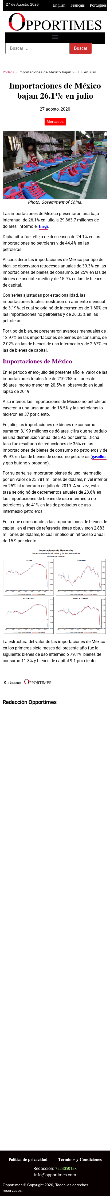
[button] (55, 36)
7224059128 (66, 1168)
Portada (8, 72)
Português (98, 5)
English (59, 5)
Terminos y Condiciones (80, 1159)
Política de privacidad (28, 1159)
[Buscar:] (37, 48)
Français (77, 5)
